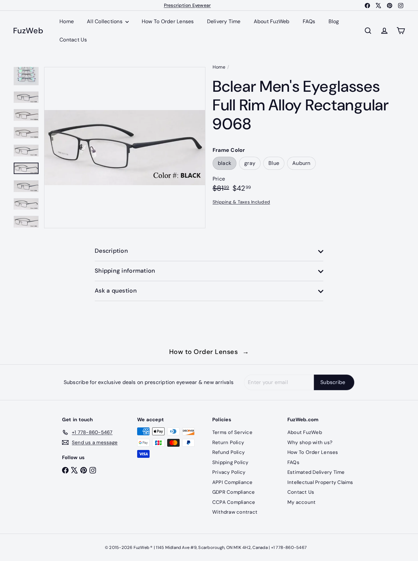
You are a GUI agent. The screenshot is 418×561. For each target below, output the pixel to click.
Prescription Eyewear (187, 5)
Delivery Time (224, 21)
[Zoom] (124, 147)
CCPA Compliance (233, 502)
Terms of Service (232, 432)
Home (66, 21)
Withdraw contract (234, 512)
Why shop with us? (309, 442)
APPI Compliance (232, 482)
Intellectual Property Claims (320, 482)
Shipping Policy (230, 462)
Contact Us (73, 39)
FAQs (309, 21)
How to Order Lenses (209, 351)
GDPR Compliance (233, 492)
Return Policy (228, 442)
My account (301, 502)
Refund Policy (228, 452)
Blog (334, 21)
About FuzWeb (272, 21)
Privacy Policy (228, 472)
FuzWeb (28, 31)
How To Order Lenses (168, 21)
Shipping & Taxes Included (241, 202)
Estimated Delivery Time (316, 472)
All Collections (105, 21)
